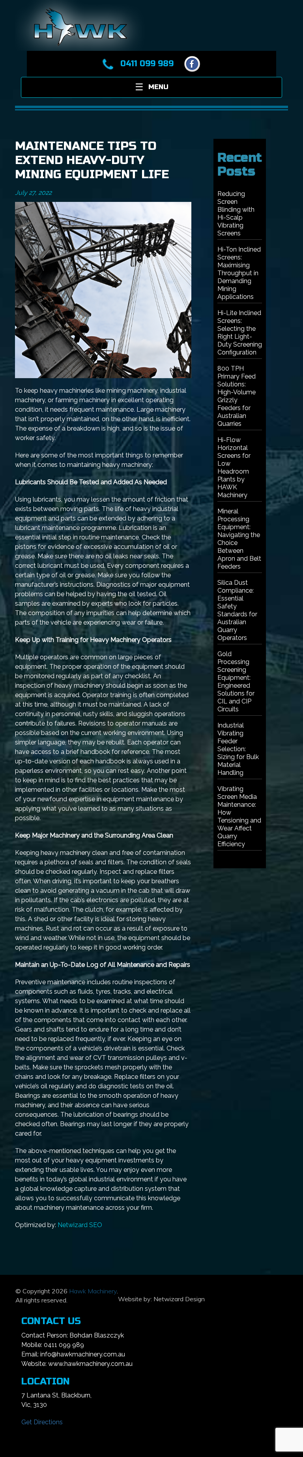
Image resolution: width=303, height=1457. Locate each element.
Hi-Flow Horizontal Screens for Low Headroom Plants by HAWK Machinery (234, 467)
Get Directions (42, 1422)
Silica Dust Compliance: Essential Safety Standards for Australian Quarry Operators (237, 610)
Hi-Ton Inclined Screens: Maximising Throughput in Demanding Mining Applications (239, 273)
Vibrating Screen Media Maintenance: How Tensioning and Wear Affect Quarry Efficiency (239, 816)
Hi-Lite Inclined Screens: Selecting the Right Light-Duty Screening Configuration (239, 332)
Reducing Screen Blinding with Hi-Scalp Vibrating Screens (235, 213)
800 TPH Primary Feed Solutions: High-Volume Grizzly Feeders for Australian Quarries (236, 396)
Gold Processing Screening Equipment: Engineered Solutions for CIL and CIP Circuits (235, 681)
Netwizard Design (179, 1299)
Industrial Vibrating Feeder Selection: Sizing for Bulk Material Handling (238, 749)
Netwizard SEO (80, 1225)
